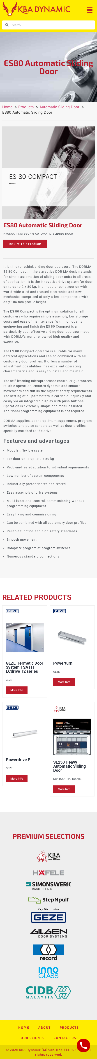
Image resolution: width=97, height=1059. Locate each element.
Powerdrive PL (19, 759)
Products (69, 1027)
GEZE (9, 679)
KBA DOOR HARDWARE (67, 778)
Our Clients (33, 1038)
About (44, 1027)
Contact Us (65, 1038)
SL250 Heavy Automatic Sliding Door (69, 766)
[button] (89, 10)
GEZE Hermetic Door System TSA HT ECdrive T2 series (24, 667)
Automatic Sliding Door (54, 233)
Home (23, 1027)
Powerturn (62, 663)
